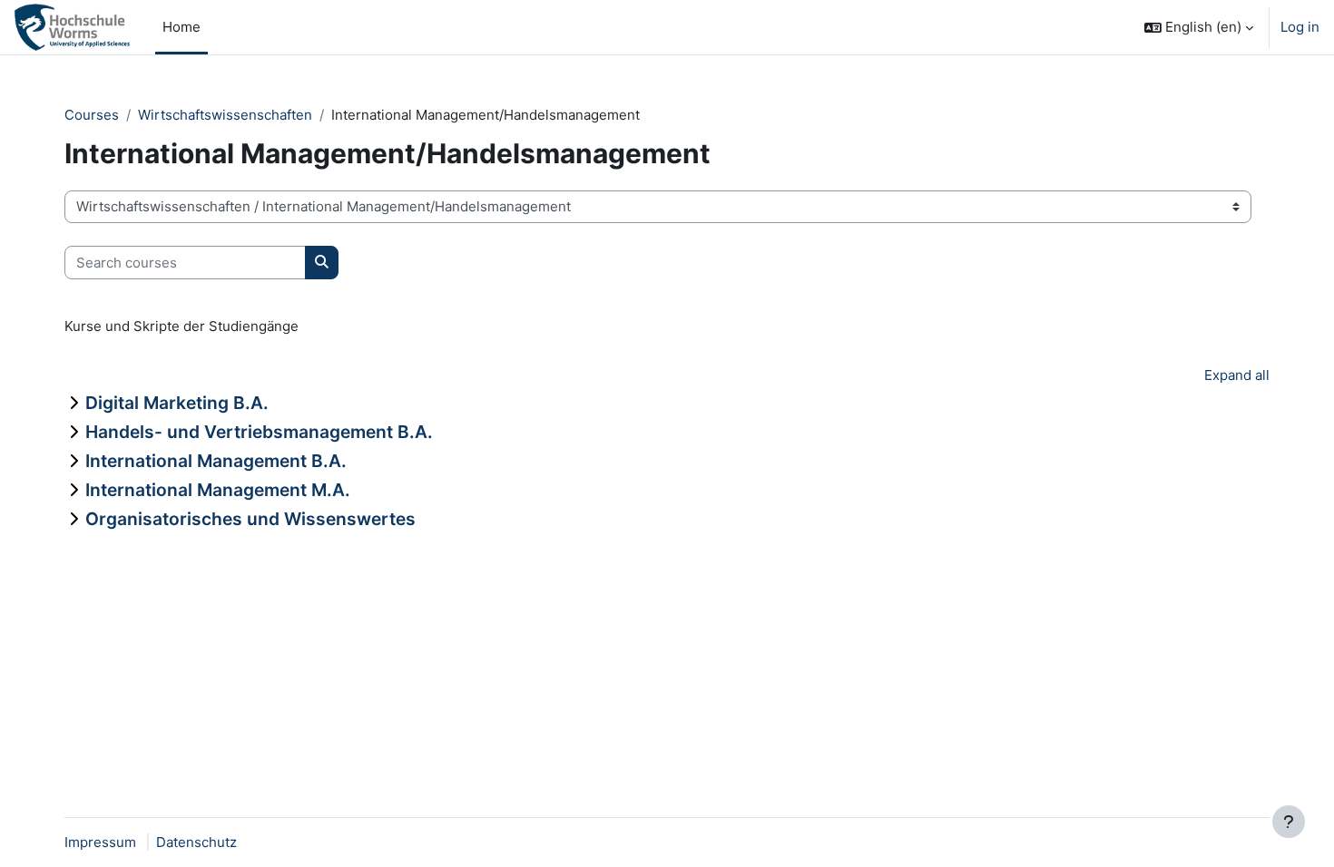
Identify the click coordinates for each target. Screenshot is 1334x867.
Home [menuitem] (181, 26)
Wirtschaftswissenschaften (225, 114)
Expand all (1237, 375)
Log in (1299, 26)
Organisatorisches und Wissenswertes (250, 519)
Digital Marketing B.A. (177, 403)
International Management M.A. (217, 490)
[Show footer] (1288, 821)
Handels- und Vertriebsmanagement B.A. (259, 432)
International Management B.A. (216, 461)
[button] (1199, 27)
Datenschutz (196, 842)
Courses (91, 114)
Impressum (100, 842)
